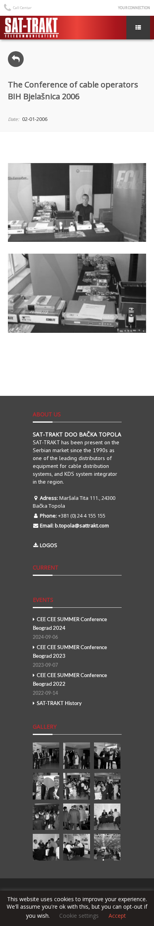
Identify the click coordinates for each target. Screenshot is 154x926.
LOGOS (48, 545)
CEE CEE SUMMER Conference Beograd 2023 (70, 656)
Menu (138, 27)
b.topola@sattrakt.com (82, 525)
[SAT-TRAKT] (31, 27)
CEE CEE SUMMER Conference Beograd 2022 (70, 684)
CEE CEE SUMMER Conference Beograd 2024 (70, 628)
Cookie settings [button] (79, 915)
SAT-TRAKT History (59, 703)
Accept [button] (117, 915)
